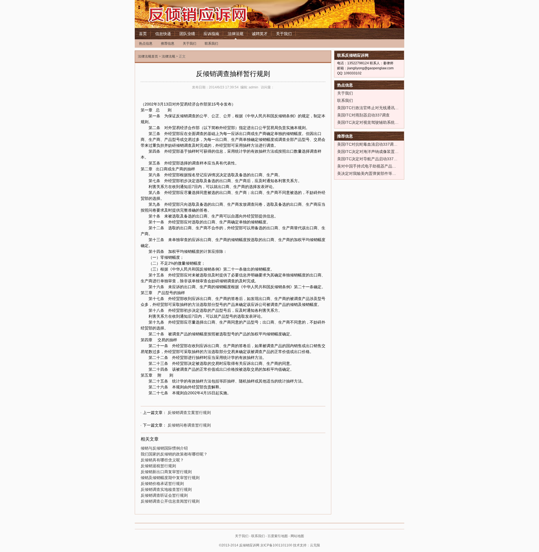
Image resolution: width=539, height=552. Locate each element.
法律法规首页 (148, 56)
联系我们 (211, 43)
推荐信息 (167, 43)
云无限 (315, 545)
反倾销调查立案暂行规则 (189, 412)
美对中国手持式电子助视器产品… (366, 166)
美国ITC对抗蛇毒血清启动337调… (367, 144)
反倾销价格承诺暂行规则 (162, 483)
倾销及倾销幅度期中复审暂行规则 (170, 477)
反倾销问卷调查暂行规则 (189, 425)
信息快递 (163, 33)
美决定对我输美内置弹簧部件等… (366, 173)
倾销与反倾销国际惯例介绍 (164, 448)
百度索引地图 (278, 536)
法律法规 (235, 33)
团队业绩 (187, 33)
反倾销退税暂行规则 (158, 466)
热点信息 (145, 43)
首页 (143, 33)
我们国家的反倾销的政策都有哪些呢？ (174, 454)
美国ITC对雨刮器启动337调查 (363, 115)
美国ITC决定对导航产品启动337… (367, 159)
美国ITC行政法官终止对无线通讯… (368, 108)
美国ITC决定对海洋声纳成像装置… (368, 151)
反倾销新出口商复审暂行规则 (166, 471)
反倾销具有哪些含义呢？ (162, 460)
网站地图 (297, 536)
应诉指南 (211, 33)
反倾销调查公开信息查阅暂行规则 (170, 501)
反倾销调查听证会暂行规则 (164, 495)
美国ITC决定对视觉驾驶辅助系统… (368, 122)
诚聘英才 (260, 33)
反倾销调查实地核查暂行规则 (166, 489)
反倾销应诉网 (210, 14)
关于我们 (284, 33)
